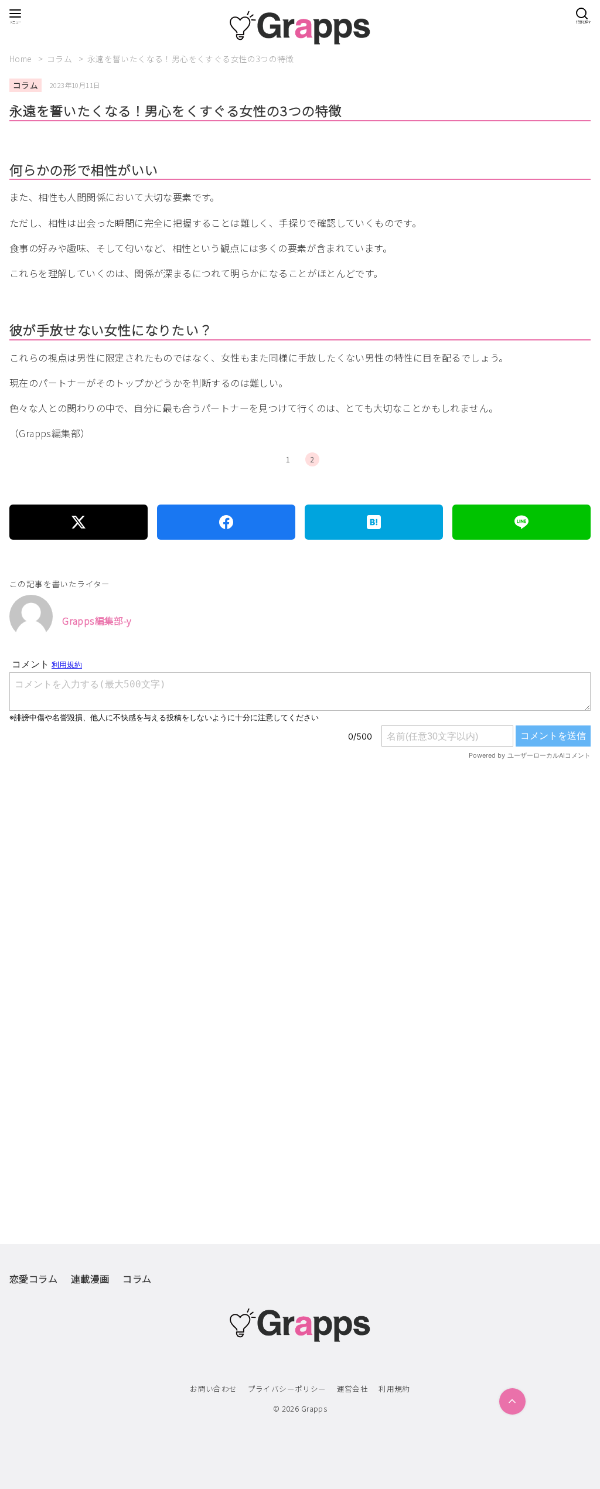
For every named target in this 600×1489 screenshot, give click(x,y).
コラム (60, 58)
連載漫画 (90, 1279)
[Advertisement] (300, 919)
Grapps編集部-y (96, 621)
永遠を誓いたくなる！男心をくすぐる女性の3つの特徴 (190, 58)
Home (21, 58)
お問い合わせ (213, 1388)
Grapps (314, 1408)
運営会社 (353, 1388)
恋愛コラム (33, 1279)
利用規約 (394, 1388)
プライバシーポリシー (287, 1388)
